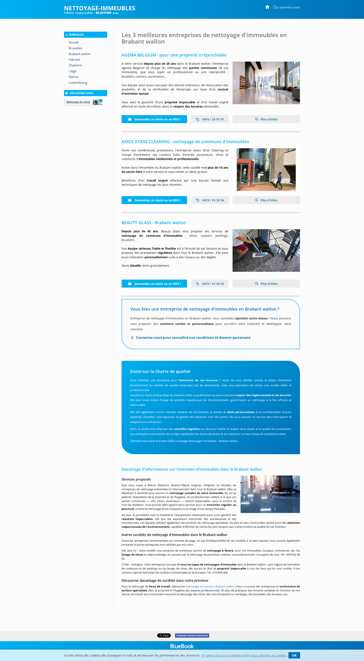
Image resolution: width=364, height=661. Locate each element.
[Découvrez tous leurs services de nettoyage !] (266, 250)
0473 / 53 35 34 (213, 200)
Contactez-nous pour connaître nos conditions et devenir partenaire (193, 337)
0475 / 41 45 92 (213, 284)
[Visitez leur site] (266, 83)
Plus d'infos (268, 119)
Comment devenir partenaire (192, 635)
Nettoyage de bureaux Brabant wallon (210, 586)
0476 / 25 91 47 (213, 119)
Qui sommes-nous (286, 7)
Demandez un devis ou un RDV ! (157, 119)
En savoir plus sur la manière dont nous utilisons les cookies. (244, 655)
